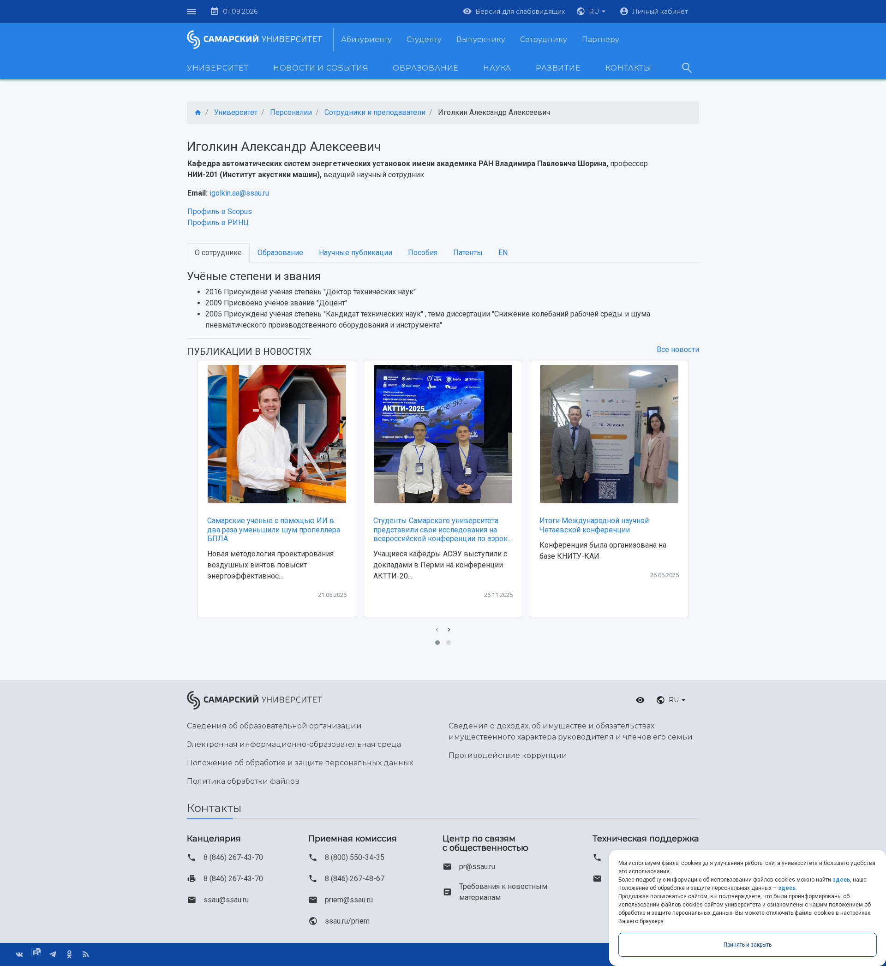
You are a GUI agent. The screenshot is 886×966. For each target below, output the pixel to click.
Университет (218, 68)
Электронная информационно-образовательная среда (294, 744)
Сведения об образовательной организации (274, 726)
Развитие (558, 68)
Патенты (468, 252)
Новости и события (321, 68)
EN (503, 252)
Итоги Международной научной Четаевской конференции (594, 525)
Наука (497, 68)
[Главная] (198, 112)
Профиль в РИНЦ (218, 222)
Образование (426, 68)
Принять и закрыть (748, 945)
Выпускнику (480, 39)
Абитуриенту (366, 39)
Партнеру (600, 39)
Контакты (628, 68)
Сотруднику (543, 39)
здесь (841, 880)
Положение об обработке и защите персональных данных (300, 762)
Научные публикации (355, 252)
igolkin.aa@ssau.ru (239, 193)
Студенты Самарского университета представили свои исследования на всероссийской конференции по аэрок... (442, 529)
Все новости (678, 349)
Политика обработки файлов (243, 781)
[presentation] (437, 630)
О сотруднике (218, 252)
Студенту (424, 39)
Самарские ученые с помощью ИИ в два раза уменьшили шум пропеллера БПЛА (273, 529)
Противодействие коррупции (508, 755)
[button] (592, 11)
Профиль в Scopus (219, 211)
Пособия (422, 252)
